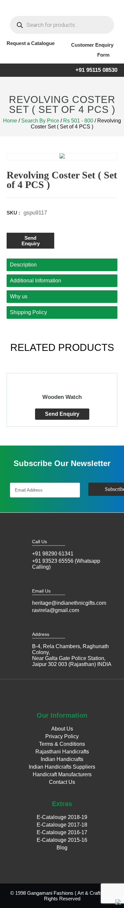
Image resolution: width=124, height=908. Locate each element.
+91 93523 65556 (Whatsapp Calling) (66, 564)
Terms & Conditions (62, 744)
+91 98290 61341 (52, 553)
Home (10, 120)
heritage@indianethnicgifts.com (69, 603)
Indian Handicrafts (62, 759)
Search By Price (40, 120)
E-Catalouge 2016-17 (62, 832)
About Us (62, 729)
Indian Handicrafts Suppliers (62, 767)
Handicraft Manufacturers (62, 774)
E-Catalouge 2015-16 (62, 840)
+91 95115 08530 (96, 70)
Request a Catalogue (31, 43)
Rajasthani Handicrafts (62, 751)
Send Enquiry (30, 240)
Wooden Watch (62, 397)
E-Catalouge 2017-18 (62, 825)
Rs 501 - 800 (78, 120)
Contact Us (62, 782)
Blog (62, 847)
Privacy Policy (62, 736)
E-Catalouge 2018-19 (62, 817)
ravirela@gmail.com (55, 610)
